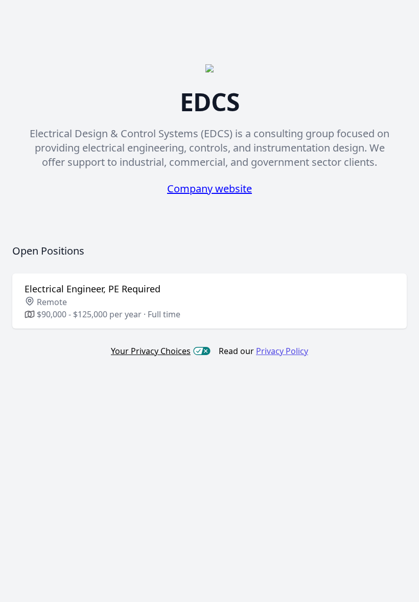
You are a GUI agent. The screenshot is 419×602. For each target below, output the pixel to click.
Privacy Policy (282, 351)
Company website (209, 188)
